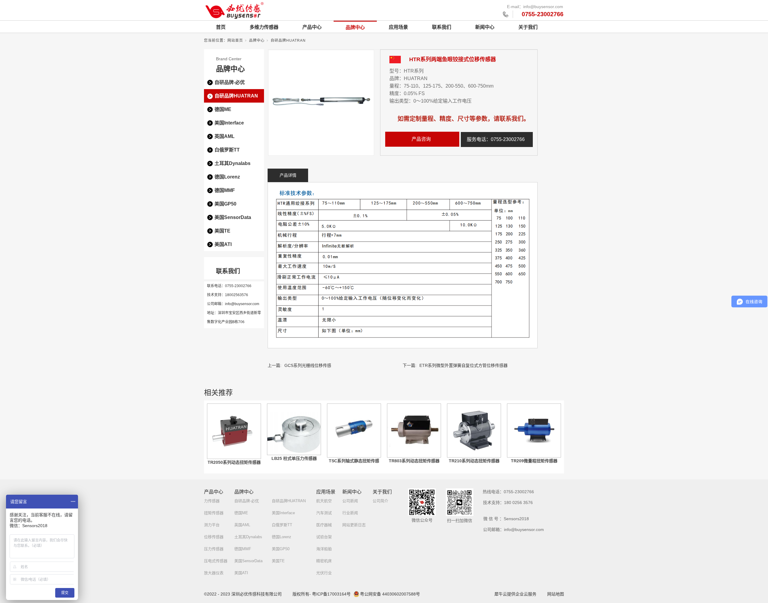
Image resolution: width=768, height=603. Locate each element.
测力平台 (212, 525)
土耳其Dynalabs (232, 163)
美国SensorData (232, 217)
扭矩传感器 (214, 513)
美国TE (222, 230)
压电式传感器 (215, 561)
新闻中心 (484, 27)
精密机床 (324, 561)
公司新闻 (350, 501)
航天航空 (324, 501)
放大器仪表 (214, 573)
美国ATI (223, 244)
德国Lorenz (227, 176)
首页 (221, 27)
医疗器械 (324, 525)
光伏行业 (324, 573)
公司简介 (380, 501)
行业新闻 (350, 513)
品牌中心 (355, 27)
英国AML (224, 136)
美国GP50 (225, 203)
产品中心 (312, 27)
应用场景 (398, 27)
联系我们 (441, 27)
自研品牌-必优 (229, 82)
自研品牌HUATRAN (288, 40)
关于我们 (528, 27)
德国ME (222, 109)
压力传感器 (214, 549)
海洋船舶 (324, 549)
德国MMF (224, 190)
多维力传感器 (264, 27)
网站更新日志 (354, 525)
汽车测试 (324, 513)
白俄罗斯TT (227, 149)
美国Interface (229, 122)
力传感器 (212, 501)
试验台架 (324, 537)
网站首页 (235, 40)
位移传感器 (214, 537)
